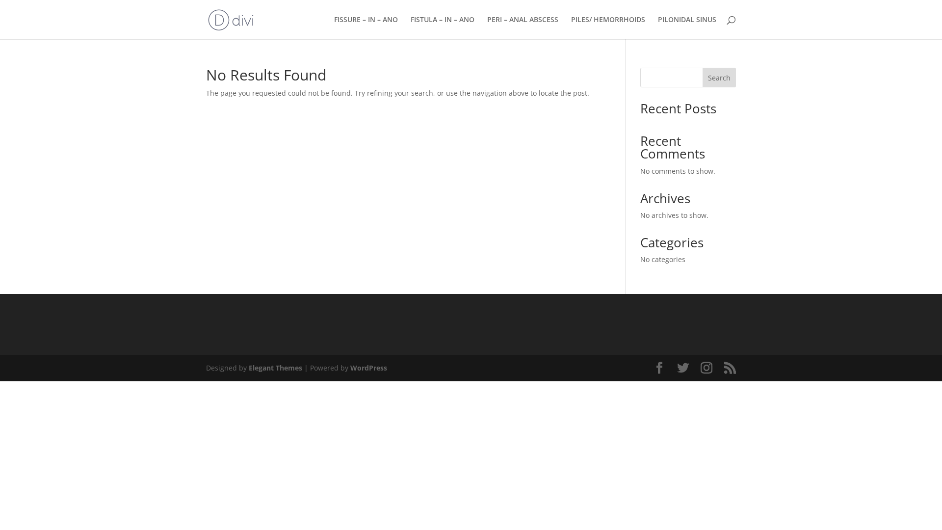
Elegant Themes (275, 367)
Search (719, 77)
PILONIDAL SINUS (687, 20)
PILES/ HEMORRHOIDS (608, 20)
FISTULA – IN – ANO (442, 20)
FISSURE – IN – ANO (366, 20)
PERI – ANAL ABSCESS (522, 20)
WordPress (368, 367)
